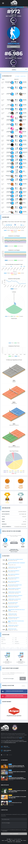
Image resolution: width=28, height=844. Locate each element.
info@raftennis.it (7, 747)
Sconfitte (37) (22, 76)
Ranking (13, 840)
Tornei (10, 840)
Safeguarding (18, 841)
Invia (22, 678)
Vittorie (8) (17, 76)
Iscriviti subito (6, 751)
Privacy (24, 840)
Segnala (23, 685)
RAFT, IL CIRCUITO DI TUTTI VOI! (15, 802)
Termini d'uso (10, 841)
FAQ (14, 841)
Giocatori (18, 840)
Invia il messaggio (14, 833)
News (22, 840)
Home (3, 840)
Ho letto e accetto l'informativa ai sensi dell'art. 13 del (14, 830)
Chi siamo (6, 840)
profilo (14, 69)
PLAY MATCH (13, 46)
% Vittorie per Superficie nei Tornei (14, 359)
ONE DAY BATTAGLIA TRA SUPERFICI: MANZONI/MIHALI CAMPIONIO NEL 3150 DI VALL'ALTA (17, 778)
